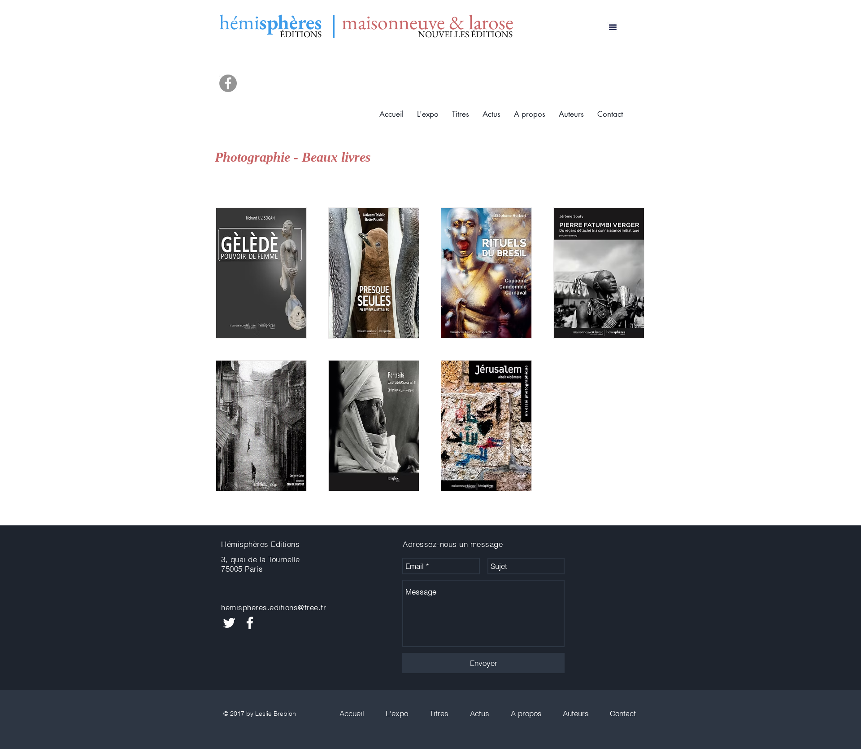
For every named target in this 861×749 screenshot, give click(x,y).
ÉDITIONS (301, 34)
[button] (460, 114)
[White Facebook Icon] (250, 623)
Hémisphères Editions (260, 544)
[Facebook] (228, 83)
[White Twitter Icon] (229, 623)
